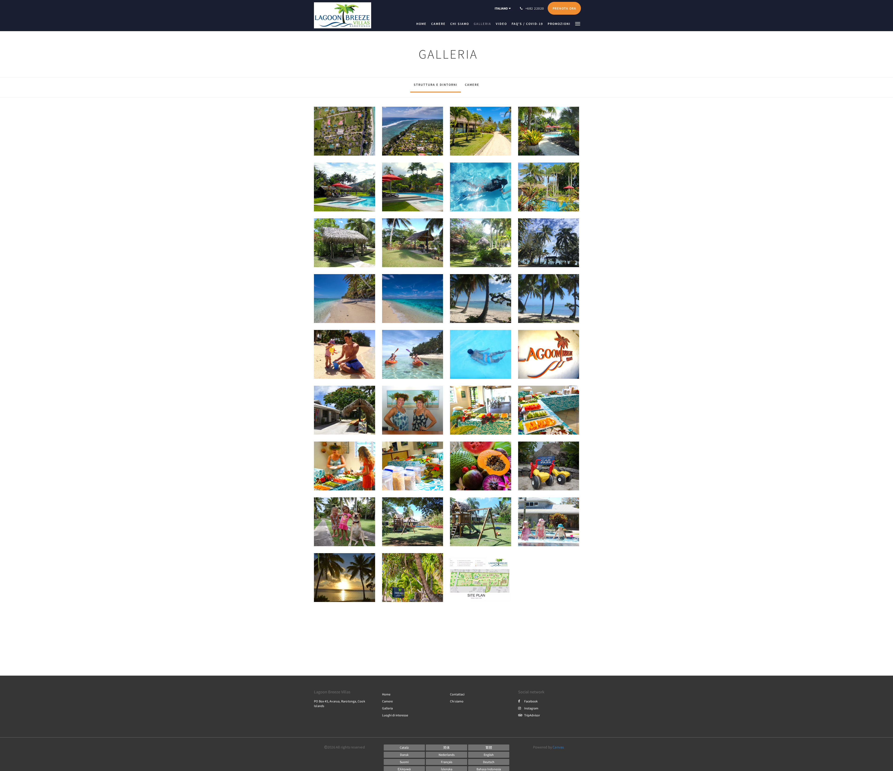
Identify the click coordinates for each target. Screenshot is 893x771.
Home (386, 694)
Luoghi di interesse (395, 715)
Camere (472, 85)
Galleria (387, 708)
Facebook (531, 701)
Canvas (558, 747)
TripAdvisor (532, 715)
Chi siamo (456, 701)
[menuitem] (422, 23)
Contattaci (457, 694)
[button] (578, 23)
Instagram (531, 708)
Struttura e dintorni (435, 85)
